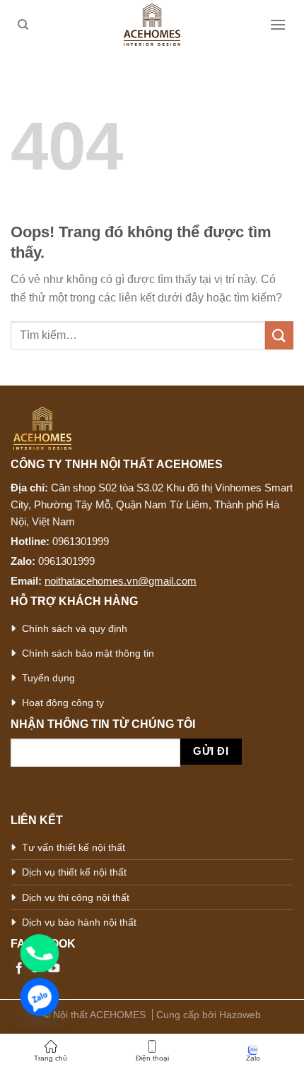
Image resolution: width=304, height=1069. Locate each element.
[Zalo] (40, 997)
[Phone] (40, 953)
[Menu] (277, 24)
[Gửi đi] (279, 335)
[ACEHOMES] (152, 24)
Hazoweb (240, 1014)
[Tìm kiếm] (23, 25)
